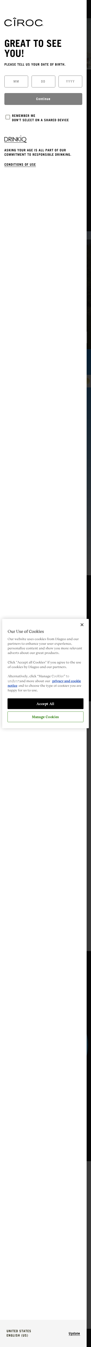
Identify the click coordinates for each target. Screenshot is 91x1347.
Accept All (45, 703)
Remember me (24, 116)
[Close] (82, 624)
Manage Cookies (45, 716)
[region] (45, 673)
